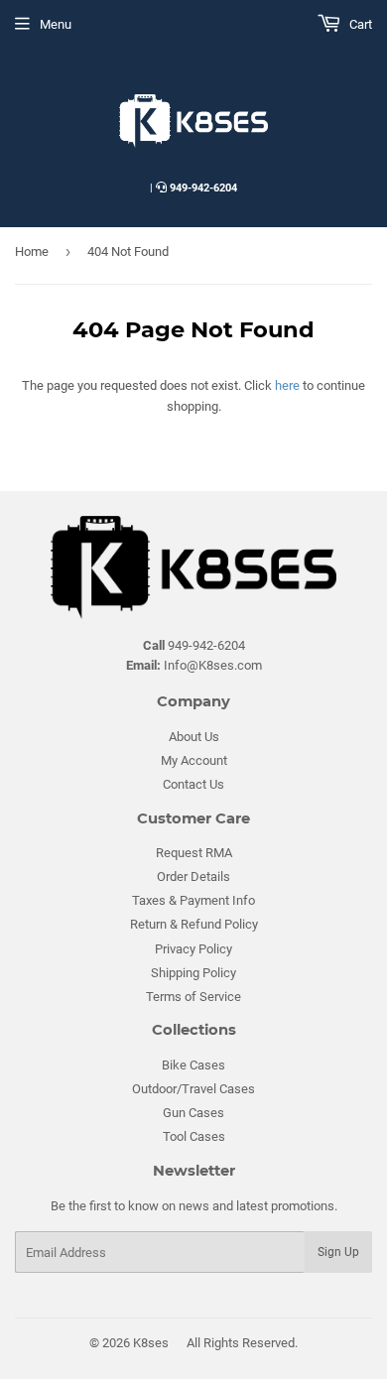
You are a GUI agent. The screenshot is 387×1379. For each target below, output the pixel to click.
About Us (194, 736)
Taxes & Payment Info (193, 900)
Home (32, 251)
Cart (359, 24)
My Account (194, 760)
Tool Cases (194, 1136)
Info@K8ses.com (194, 665)
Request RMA (194, 852)
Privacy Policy (193, 948)
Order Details (193, 876)
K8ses (151, 1342)
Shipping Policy (193, 972)
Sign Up (338, 1252)
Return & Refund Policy (194, 924)
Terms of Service (193, 996)
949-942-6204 (203, 188)
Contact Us (193, 784)
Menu (55, 24)
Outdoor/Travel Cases (193, 1088)
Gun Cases (193, 1112)
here (287, 385)
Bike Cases (193, 1065)
